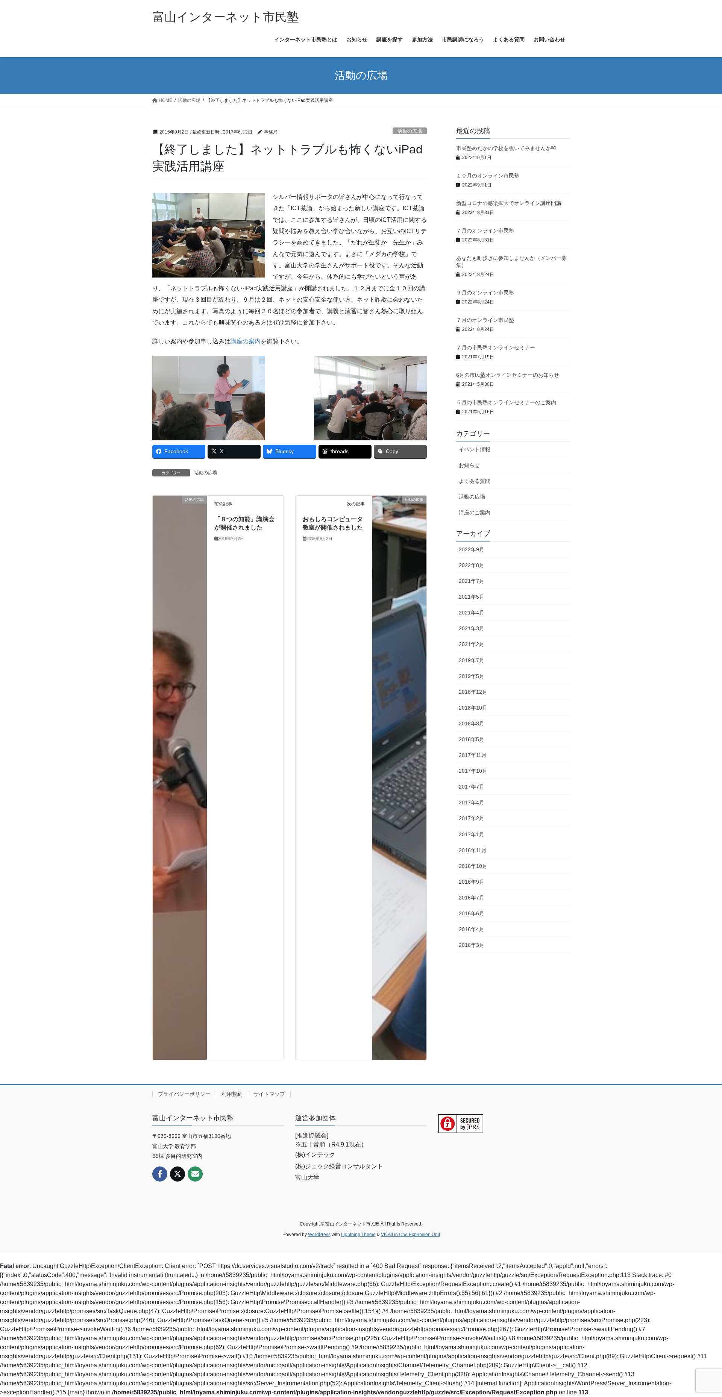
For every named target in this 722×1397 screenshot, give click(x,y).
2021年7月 (471, 581)
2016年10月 (473, 866)
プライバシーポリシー (184, 1094)
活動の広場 (409, 131)
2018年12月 (473, 692)
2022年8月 (471, 565)
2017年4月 (471, 802)
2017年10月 (473, 771)
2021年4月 (471, 613)
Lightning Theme (358, 1234)
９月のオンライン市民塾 (485, 293)
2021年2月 (471, 644)
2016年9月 (471, 882)
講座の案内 (246, 341)
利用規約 (232, 1094)
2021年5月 (471, 597)
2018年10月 (473, 708)
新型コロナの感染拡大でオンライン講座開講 (508, 203)
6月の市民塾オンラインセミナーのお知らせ (507, 375)
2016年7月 (471, 898)
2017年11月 (473, 755)
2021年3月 (471, 628)
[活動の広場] (180, 777)
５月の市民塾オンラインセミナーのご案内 (506, 402)
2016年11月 (473, 850)
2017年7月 (471, 787)
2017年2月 (471, 818)
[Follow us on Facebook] (159, 1174)
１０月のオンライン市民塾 (487, 176)
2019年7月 (471, 660)
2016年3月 (471, 945)
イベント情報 (474, 449)
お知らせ (469, 465)
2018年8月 (471, 723)
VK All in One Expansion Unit (410, 1234)
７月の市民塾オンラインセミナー (495, 347)
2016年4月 (471, 929)
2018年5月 (471, 739)
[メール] (195, 1174)
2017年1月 (471, 834)
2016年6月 (471, 913)
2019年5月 (471, 676)
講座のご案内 (474, 513)
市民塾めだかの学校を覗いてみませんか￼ (506, 148)
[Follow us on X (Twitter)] (177, 1174)
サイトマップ (269, 1094)
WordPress (319, 1234)
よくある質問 (474, 481)
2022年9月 (471, 549)
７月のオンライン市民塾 (485, 231)
